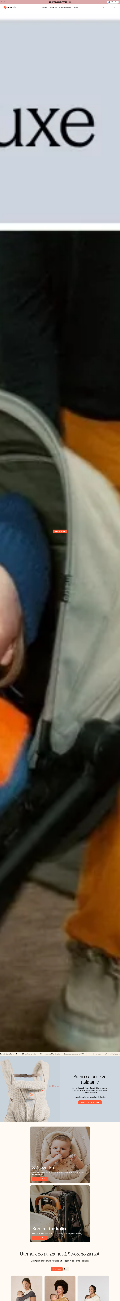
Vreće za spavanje (65, 7)
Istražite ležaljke (40, 1179)
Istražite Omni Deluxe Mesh (90, 1102)
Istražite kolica (40, 1238)
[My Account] (109, 7)
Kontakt (3, 2)
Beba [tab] (65, 1269)
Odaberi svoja (60, 531)
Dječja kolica (53, 7)
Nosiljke (44, 7)
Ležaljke (75, 7)
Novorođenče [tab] (57, 1269)
